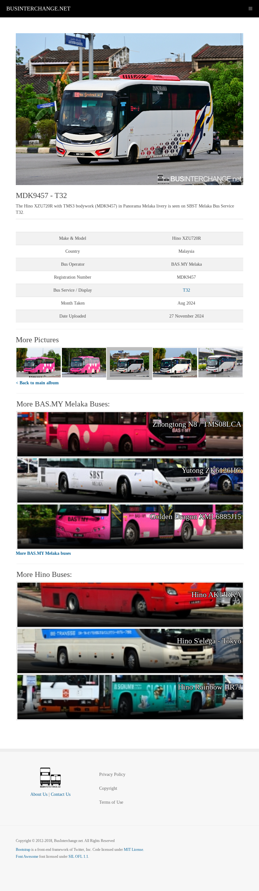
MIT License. (134, 849)
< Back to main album (37, 383)
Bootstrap (23, 849)
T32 (186, 290)
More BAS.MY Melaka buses (43, 553)
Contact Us (60, 794)
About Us (38, 794)
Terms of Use (111, 802)
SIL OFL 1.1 (78, 856)
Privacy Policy (112, 774)
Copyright (108, 788)
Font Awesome (27, 856)
